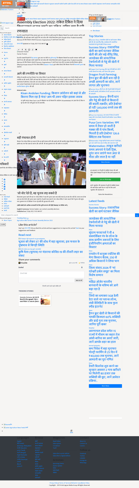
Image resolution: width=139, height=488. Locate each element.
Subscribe (69, 172)
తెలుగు (19, 464)
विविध (68, 19)
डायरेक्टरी (35, 6)
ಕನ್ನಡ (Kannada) (22, 455)
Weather (91, 328)
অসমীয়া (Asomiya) (22, 459)
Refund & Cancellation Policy (80, 483)
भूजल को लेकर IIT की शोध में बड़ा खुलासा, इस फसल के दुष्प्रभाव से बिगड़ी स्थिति (49, 243)
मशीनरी (61, 4)
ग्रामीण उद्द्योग (38, 466)
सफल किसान (84, 4)
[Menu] (21, 1)
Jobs (64, 19)
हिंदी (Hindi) (20, 443)
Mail (77, 228)
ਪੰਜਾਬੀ (19, 461)
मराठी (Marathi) (22, 448)
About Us (83, 441)
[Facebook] (4, 179)
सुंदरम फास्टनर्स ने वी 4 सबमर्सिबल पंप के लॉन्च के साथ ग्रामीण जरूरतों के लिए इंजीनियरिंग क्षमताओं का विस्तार (104, 240)
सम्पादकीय (114, 4)
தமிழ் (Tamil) (21, 450)
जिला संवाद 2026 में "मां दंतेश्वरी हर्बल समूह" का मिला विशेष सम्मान (104, 271)
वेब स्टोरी (73, 4)
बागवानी (57, 4)
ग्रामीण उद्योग (67, 4)
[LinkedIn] (4, 186)
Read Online (56, 441)
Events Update (57, 466)
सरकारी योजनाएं (44, 4)
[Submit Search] (137, 215)
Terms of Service (64, 483)
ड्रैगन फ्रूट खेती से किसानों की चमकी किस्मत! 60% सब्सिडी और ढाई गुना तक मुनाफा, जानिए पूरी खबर (104, 319)
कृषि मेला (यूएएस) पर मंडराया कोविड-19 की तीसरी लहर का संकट (51, 254)
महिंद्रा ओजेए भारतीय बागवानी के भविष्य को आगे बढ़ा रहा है (103, 285)
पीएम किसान (7, 48)
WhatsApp (83, 462)
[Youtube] (4, 188)
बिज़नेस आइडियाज (9, 46)
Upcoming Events (58, 463)
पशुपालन (51, 4)
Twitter (82, 456)
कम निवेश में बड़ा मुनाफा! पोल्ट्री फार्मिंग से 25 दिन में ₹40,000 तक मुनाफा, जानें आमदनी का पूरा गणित (104, 354)
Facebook (83, 453)
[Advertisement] (105, 402)
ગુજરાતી (19, 466)
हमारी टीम (6, 208)
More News (105, 386)
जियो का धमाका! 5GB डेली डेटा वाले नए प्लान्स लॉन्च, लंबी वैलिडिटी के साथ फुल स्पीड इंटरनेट (103, 301)
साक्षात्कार (99, 4)
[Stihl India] (98, 19)
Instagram (83, 460)
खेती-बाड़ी (36, 4)
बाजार (90, 4)
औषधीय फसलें (39, 452)
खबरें (36, 441)
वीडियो (22, 6)
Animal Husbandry (94, 345)
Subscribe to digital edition (61, 455)
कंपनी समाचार (106, 4)
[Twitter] (4, 184)
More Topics (8, 220)
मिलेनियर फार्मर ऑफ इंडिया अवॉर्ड (13, 37)
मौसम (32, 4)
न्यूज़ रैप (27, 19)
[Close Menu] (1, 25)
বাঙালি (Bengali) (21, 452)
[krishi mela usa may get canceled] (30, 249)
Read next (25, 234)
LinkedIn (82, 458)
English (19, 441)
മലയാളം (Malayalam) (24, 446)
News (90, 229)
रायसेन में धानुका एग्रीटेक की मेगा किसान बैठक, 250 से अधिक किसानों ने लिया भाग (104, 257)
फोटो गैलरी (7, 197)
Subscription (57, 443)
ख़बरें (28, 4)
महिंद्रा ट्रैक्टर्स (7, 39)
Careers (82, 446)
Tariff (54, 448)
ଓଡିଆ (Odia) (21, 457)
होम (26, 4)
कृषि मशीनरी (7, 42)
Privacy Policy (54, 483)
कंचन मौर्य (27, 228)
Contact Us (83, 443)
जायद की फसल (8, 44)
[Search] (23, 9)
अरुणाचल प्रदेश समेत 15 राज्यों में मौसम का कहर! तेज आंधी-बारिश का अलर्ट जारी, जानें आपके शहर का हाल (104, 336)
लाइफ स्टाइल (59, 19)
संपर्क (5, 210)
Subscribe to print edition (61, 453)
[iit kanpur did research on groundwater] (32, 238)
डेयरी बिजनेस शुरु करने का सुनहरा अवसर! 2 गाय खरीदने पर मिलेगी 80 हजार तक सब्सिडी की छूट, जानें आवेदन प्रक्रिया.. (105, 373)
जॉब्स (71, 433)
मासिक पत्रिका (28, 6)
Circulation (56, 446)
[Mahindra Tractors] (113, 19)
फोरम (5, 204)
